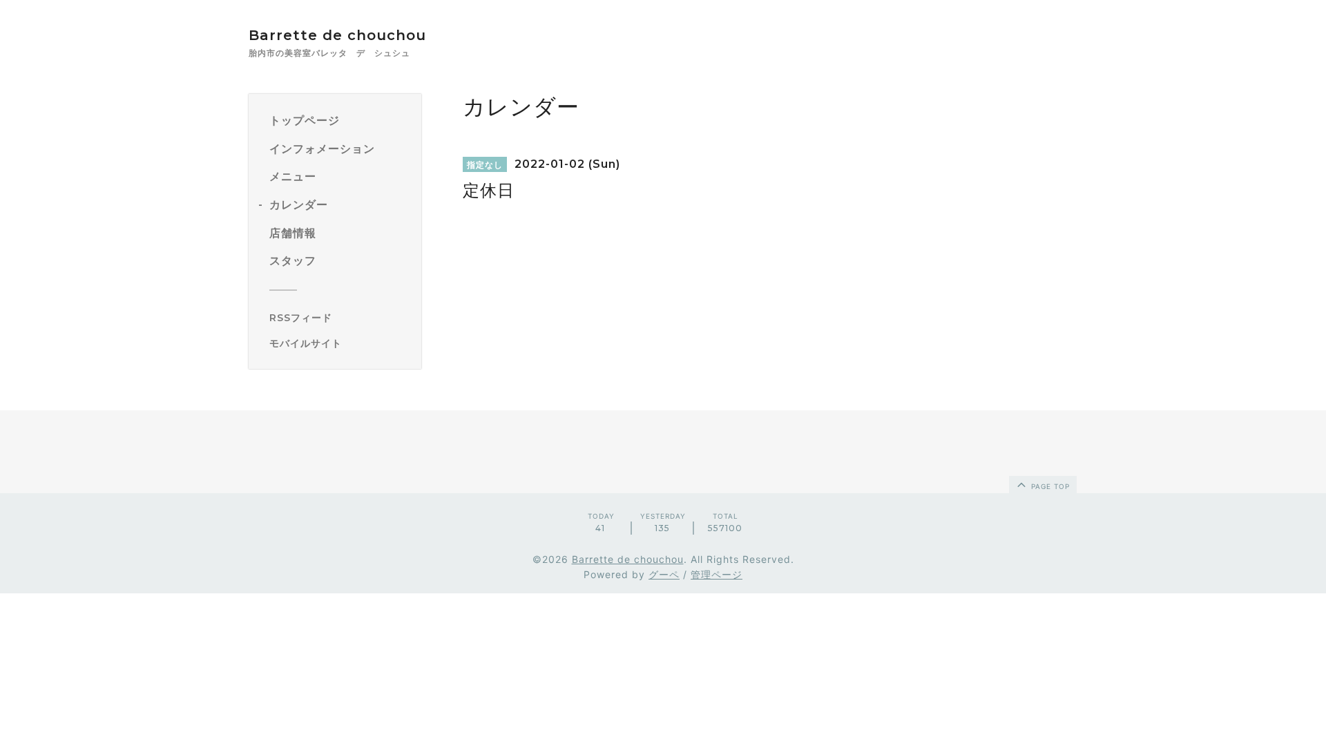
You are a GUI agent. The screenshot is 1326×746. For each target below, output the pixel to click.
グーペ (664, 574)
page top (1049, 486)
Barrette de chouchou (352, 35)
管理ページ (716, 574)
